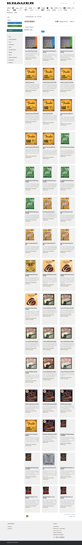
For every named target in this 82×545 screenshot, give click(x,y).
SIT (29, 283)
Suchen (43, 31)
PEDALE (10, 47)
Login (8, 17)
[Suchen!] (73, 3)
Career (30, 59)
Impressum (10, 526)
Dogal (47, 479)
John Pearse (48, 316)
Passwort (9, 20)
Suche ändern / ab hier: (28, 29)
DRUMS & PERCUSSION (13, 57)
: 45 (72, 21)
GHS (64, 156)
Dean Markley (48, 285)
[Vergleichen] (29, 64)
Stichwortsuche (10, 12)
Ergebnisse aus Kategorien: (29, 27)
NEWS (10, 36)
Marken (15, 12)
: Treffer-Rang (64, 21)
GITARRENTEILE (11, 44)
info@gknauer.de (59, 530)
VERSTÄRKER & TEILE (12, 49)
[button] (27, 64)
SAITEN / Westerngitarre (32, 57)
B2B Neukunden (14, 25)
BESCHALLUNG (11, 60)
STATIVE (10, 54)
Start (35, 16)
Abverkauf (11, 62)
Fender (30, 91)
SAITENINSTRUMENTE (13, 39)
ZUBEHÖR (10, 52)
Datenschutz (10, 528)
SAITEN (10, 42)
